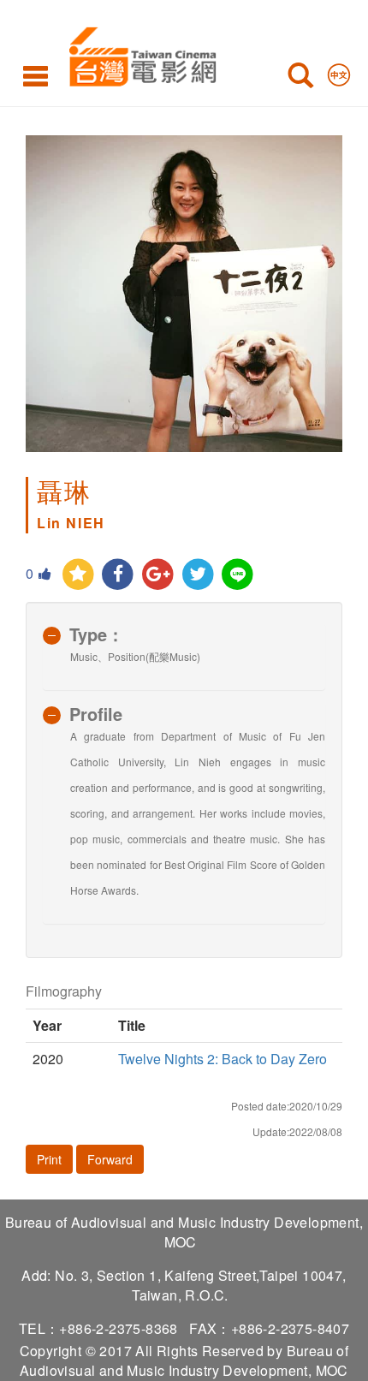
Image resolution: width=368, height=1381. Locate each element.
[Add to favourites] (78, 575)
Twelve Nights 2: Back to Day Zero (222, 1058)
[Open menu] (35, 75)
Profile (95, 713)
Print (49, 1159)
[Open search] (300, 79)
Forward (110, 1159)
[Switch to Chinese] (339, 71)
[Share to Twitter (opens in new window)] (198, 575)
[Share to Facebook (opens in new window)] (118, 575)
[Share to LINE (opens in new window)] (238, 575)
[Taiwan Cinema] (138, 53)
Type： (96, 634)
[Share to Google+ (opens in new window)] (157, 575)
